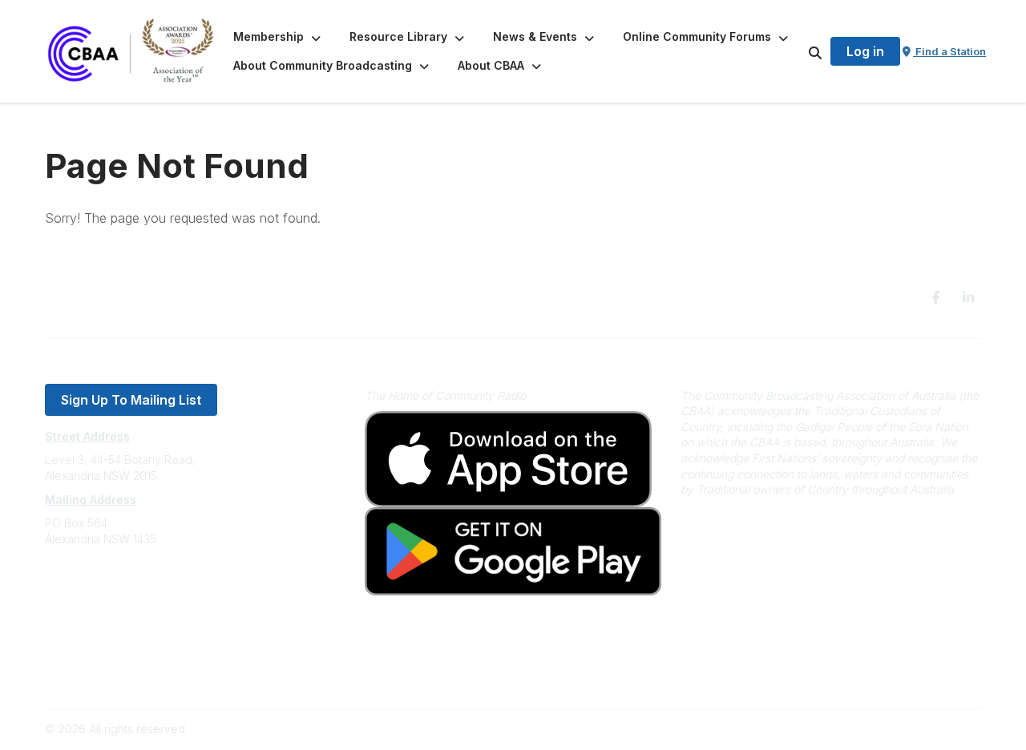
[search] (795, 51)
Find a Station (949, 51)
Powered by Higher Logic (913, 729)
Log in (865, 51)
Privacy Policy (82, 651)
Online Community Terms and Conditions (151, 675)
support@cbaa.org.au (102, 603)
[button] (278, 36)
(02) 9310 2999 (85, 587)
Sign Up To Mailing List (131, 400)
